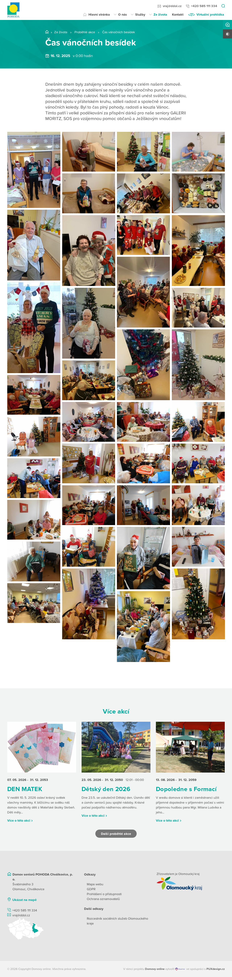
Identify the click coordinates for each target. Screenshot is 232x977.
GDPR (91, 889)
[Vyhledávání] (223, 6)
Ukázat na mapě (24, 900)
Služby (140, 15)
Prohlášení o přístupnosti (104, 894)
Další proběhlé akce (116, 834)
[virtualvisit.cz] (180, 969)
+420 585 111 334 (204, 6)
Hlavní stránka (99, 15)
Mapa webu (95, 884)
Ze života (160, 15)
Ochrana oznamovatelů (103, 899)
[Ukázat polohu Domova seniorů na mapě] (41, 929)
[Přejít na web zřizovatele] (191, 883)
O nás (122, 15)
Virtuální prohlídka (210, 15)
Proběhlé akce (84, 32)
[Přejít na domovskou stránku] (13, 10)
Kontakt (177, 15)
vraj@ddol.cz (172, 6)
